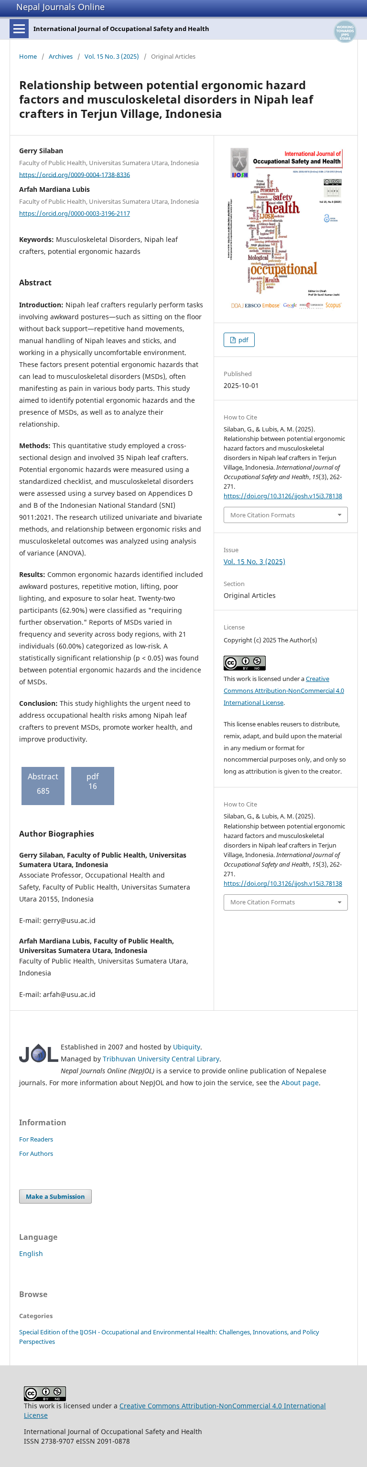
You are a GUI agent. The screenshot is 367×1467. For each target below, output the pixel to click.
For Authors (36, 1153)
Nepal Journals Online (60, 6)
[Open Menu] (19, 28)
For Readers (36, 1139)
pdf (242, 339)
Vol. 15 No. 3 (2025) (112, 56)
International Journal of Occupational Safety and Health (121, 28)
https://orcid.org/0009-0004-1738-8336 (74, 174)
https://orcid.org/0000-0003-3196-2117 (74, 213)
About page (300, 1082)
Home (28, 56)
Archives (61, 56)
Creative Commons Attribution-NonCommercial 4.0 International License (284, 690)
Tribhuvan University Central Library (161, 1058)
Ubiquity (186, 1046)
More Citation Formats (262, 515)
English (31, 1253)
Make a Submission (55, 1196)
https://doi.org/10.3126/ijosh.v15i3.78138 (283, 496)
